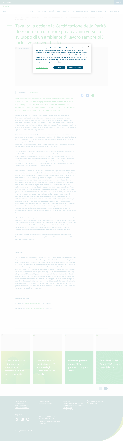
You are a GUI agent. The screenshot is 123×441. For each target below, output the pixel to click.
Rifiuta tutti (59, 67)
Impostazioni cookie (42, 68)
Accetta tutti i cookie (75, 67)
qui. (60, 62)
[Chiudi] (89, 46)
